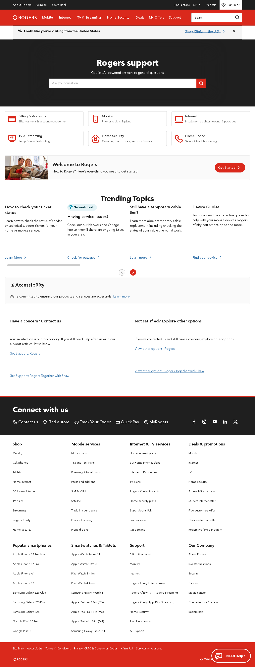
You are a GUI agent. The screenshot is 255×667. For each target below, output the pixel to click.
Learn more (121, 296)
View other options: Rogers (155, 349)
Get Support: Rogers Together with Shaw (39, 376)
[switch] (211, 5)
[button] (197, 5)
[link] (22, 5)
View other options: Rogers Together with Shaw (169, 371)
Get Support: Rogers (25, 353)
